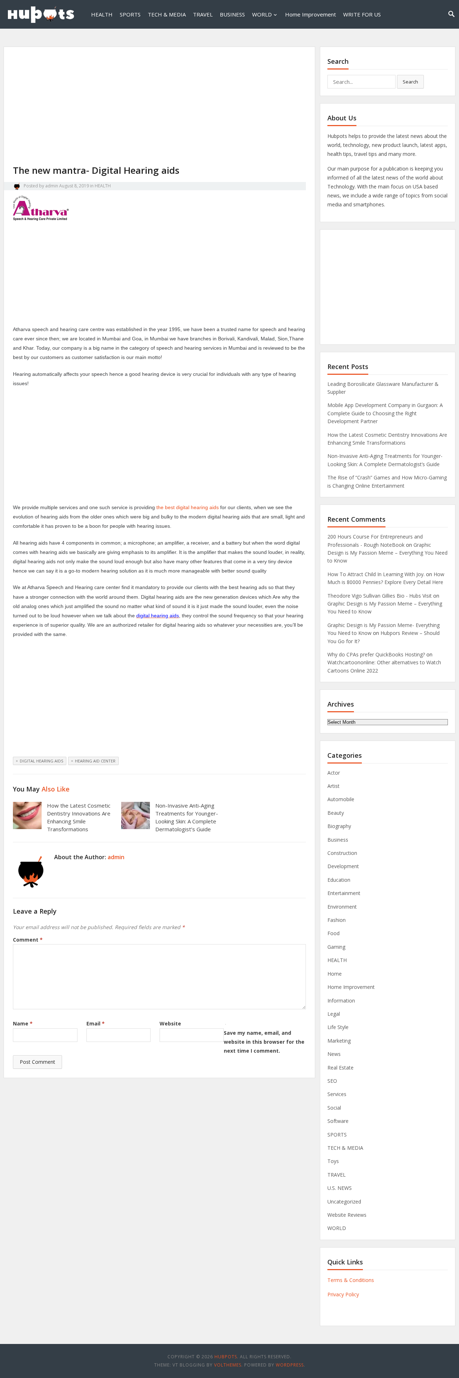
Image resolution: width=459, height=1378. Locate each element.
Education (338, 879)
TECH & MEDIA (167, 14)
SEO (332, 1080)
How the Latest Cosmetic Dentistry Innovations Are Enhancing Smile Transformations (78, 817)
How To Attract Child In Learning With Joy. (376, 574)
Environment (342, 906)
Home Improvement (310, 14)
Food (333, 933)
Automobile (340, 799)
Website (170, 1023)
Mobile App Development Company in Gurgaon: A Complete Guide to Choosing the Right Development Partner (385, 413)
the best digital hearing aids (187, 507)
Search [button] (410, 81)
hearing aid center (95, 761)
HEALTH (102, 14)
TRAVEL (203, 14)
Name (23, 1023)
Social (334, 1107)
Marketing (339, 1040)
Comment (28, 939)
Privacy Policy (343, 1294)
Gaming (336, 946)
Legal (333, 1013)
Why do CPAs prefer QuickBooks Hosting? (376, 654)
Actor (333, 772)
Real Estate (340, 1067)
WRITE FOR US (362, 14)
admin (51, 186)
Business (337, 839)
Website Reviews (346, 1214)
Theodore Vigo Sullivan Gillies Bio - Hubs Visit (379, 595)
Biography (339, 826)
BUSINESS (232, 14)
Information (341, 1000)
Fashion (336, 920)
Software (338, 1121)
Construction (342, 853)
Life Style (338, 1027)
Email (95, 1023)
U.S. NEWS (339, 1188)
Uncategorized (344, 1201)
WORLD (262, 14)
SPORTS (130, 14)
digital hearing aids (41, 761)
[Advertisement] (159, 111)
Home (334, 973)
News (334, 1054)
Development (343, 866)
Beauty (335, 812)
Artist (333, 786)
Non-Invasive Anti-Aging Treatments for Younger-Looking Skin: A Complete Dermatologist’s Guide (186, 817)
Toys (333, 1161)
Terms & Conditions (350, 1280)
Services (336, 1094)
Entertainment (343, 893)
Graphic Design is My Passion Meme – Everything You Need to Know (387, 552)
